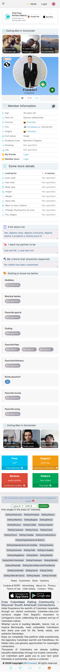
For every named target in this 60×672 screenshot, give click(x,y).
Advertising (28, 585)
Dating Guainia (46, 545)
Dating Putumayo (34, 560)
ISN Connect (30, 663)
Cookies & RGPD (11, 585)
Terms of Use (13, 588)
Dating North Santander (13, 560)
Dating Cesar (46, 530)
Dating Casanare (15, 530)
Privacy (52, 585)
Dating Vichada (49, 575)
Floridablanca (33, 127)
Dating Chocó (10, 535)
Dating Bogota (30, 519)
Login (44, 4)
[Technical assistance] (49, 668)
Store (35, 580)
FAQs (50, 588)
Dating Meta (32, 555)
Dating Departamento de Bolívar (30, 540)
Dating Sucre (32, 570)
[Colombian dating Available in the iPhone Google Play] (40, 593)
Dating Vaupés (33, 575)
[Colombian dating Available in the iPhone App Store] (19, 593)
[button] (3, 3)
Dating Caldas (29, 525)
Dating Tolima (46, 570)
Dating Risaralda (13, 565)
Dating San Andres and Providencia (39, 565)
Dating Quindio (51, 560)
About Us (41, 585)
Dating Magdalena (16, 555)
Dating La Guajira (45, 550)
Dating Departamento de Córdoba (22, 545)
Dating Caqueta (46, 525)
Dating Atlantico (15, 519)
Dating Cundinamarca (46, 535)
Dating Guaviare (14, 550)
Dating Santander (15, 570)
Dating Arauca (48, 514)
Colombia (31, 122)
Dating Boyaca (14, 525)
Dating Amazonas (14, 514)
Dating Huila (29, 550)
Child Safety (29, 588)
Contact (41, 588)
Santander (47, 126)
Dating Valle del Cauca (14, 575)
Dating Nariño (46, 555)
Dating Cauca (32, 530)
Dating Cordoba (26, 535)
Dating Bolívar (46, 519)
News (14, 580)
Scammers (24, 580)
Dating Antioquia (31, 514)
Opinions (44, 580)
